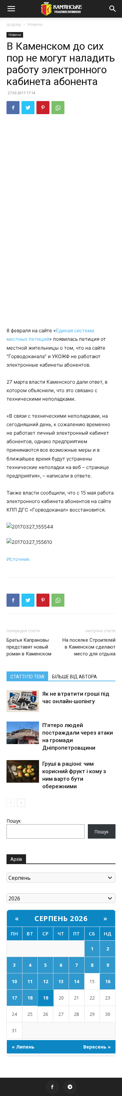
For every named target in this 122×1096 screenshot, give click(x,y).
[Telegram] (69, 1086)
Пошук (14, 821)
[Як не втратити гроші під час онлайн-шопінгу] (23, 701)
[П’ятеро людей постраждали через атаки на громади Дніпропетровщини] (23, 733)
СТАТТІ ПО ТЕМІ (27, 676)
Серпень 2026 (61, 918)
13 (60, 981)
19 (45, 998)
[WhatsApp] (57, 107)
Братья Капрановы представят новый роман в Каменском (29, 647)
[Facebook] (13, 107)
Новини (35, 24)
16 (107, 981)
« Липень (23, 1047)
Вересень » (97, 1047)
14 (76, 981)
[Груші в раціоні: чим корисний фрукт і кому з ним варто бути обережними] (23, 771)
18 (30, 998)
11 (30, 981)
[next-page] (21, 803)
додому (14, 24)
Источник (18, 559)
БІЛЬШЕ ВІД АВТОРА (74, 676)
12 (45, 981)
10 (14, 981)
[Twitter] (27, 107)
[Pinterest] (42, 107)
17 (14, 998)
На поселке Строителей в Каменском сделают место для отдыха (88, 647)
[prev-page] (11, 803)
